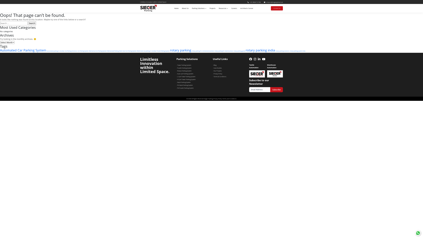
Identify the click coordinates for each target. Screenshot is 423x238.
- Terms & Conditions (219, 77)
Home (176, 8)
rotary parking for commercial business (203, 51)
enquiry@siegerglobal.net (274, 2)
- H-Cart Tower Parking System (186, 79)
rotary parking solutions (282, 51)
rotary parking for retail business (223, 51)
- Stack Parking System (183, 82)
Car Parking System (83, 51)
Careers (234, 8)
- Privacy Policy (217, 74)
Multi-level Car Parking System (128, 51)
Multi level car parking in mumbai (146, 51)
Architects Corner (246, 8)
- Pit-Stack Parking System (184, 85)
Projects (212, 8)
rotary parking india (260, 50)
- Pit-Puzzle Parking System (185, 88)
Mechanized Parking (113, 51)
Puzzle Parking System (163, 51)
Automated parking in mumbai (55, 51)
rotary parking (180, 50)
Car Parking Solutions (71, 51)
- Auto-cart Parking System (184, 74)
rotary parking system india (297, 51)
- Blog (214, 65)
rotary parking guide (239, 51)
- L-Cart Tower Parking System (185, 77)
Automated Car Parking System (23, 50)
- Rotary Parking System (183, 71)
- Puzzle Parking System (183, 68)
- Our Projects (217, 71)
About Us (185, 8)
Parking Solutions (198, 8)
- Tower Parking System (183, 65)
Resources (222, 8)
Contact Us (276, 8)
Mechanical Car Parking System (98, 51)
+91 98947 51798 (255, 2)
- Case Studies (217, 68)
